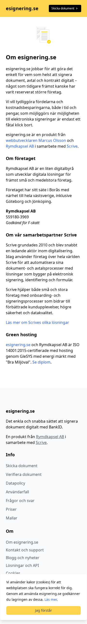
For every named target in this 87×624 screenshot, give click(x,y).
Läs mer (50, 599)
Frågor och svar (20, 500)
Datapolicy (15, 483)
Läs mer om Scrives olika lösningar (37, 322)
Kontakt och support (25, 550)
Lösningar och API (22, 565)
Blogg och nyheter (22, 557)
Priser (11, 509)
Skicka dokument (62, 8)
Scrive (72, 146)
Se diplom (41, 362)
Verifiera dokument (24, 474)
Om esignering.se (22, 542)
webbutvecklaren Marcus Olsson (36, 140)
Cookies (13, 573)
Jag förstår (43, 610)
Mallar (11, 518)
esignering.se (22, 8)
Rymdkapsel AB (20, 146)
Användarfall (17, 492)
